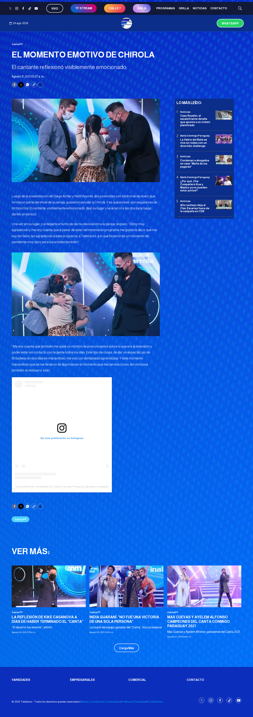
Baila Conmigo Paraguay (195, 135)
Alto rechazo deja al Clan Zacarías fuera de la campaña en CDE (194, 208)
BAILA (141, 8)
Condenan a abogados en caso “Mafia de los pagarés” (194, 163)
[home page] (126, 23)
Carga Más (126, 648)
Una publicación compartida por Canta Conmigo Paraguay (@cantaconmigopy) (62, 486)
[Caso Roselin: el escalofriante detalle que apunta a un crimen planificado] (223, 115)
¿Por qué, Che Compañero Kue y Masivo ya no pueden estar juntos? (193, 186)
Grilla (184, 8)
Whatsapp (230, 23)
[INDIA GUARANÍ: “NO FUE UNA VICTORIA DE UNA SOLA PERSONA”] (126, 586)
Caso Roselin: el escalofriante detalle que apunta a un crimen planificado (195, 120)
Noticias (200, 8)
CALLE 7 (115, 8)
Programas (165, 8)
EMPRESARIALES (82, 679)
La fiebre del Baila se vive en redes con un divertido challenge (193, 142)
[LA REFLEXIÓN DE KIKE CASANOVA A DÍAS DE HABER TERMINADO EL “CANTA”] (49, 586)
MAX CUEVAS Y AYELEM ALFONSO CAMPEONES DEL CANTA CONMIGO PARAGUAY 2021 (198, 621)
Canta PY (17, 44)
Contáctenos (155, 701)
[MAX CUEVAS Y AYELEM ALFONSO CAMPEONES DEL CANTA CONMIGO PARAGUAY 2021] (204, 586)
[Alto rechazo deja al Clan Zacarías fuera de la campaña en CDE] (223, 204)
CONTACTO (218, 8)
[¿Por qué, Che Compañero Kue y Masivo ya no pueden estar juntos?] (223, 180)
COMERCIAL (137, 679)
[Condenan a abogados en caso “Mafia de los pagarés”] (223, 160)
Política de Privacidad (134, 701)
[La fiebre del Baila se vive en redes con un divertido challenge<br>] (223, 139)
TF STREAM (83, 8)
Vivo (54, 8)
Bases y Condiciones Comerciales (100, 701)
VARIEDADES (21, 679)
